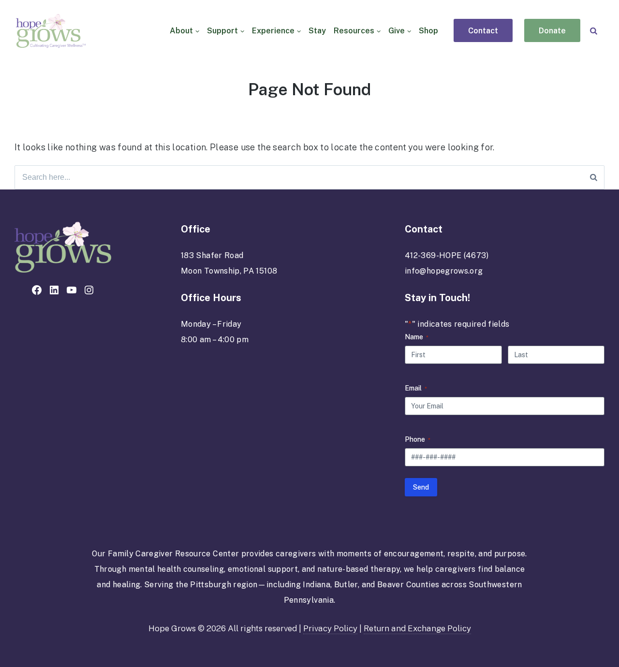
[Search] (593, 30)
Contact (483, 31)
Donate (552, 31)
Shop (428, 30)
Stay (317, 30)
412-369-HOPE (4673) (447, 255)
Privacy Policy (330, 628)
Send (421, 487)
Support (222, 30)
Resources (354, 30)
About (181, 30)
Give (396, 30)
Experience (273, 30)
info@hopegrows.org (444, 271)
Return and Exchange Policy (417, 628)
